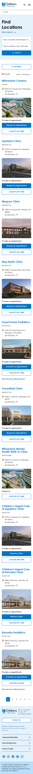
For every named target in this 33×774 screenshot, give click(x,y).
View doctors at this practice (13, 379)
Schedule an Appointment (16, 367)
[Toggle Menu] (29, 4)
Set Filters (17, 67)
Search (18, 53)
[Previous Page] (4, 699)
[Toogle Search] (24, 4)
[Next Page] (29, 699)
